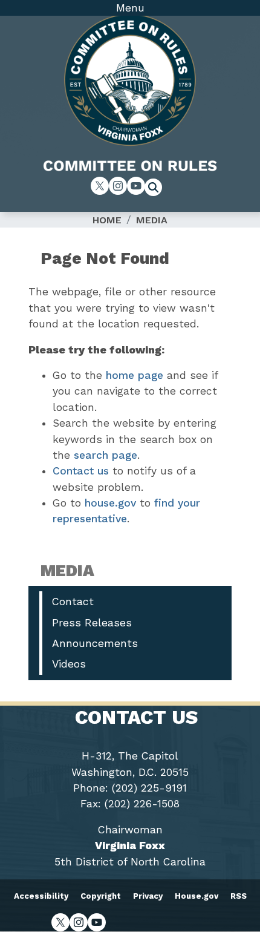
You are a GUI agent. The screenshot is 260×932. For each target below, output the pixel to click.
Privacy (148, 896)
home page (134, 375)
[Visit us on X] (100, 186)
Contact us (81, 471)
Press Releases (92, 623)
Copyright (100, 896)
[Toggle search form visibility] (157, 189)
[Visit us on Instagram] (118, 186)
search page (105, 455)
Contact (73, 602)
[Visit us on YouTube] (136, 186)
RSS (238, 896)
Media (151, 220)
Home (107, 220)
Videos (69, 664)
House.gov (196, 896)
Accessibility (41, 896)
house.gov (110, 503)
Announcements (95, 643)
